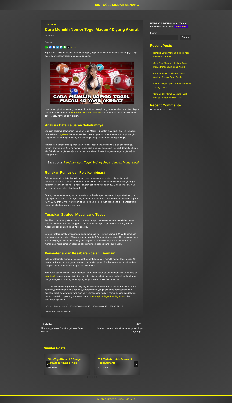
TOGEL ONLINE (50, 25)
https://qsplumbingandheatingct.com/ (107, 296)
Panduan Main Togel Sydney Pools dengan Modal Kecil (101, 162)
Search (153, 33)
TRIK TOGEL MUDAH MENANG (58, 311)
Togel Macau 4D (100, 306)
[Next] (136, 364)
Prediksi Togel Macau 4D (80, 306)
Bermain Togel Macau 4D (56, 306)
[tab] (87, 377)
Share (73, 47)
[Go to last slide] (48, 364)
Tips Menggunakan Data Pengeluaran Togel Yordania (62, 328)
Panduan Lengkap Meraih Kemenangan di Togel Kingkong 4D (120, 328)
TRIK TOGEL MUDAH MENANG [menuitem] (86, 112)
